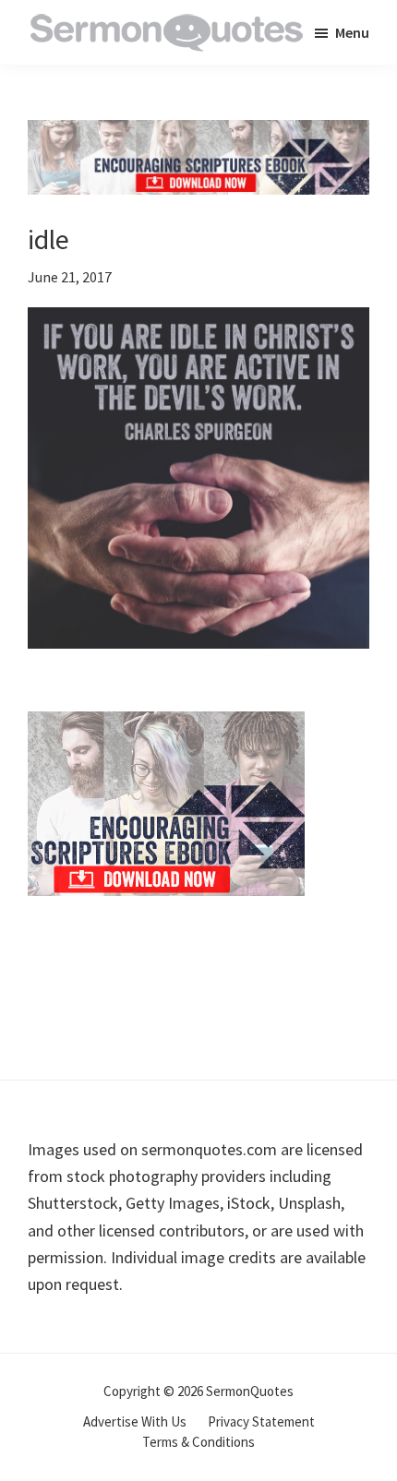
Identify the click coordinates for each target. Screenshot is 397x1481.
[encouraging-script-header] (198, 133)
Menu (352, 32)
